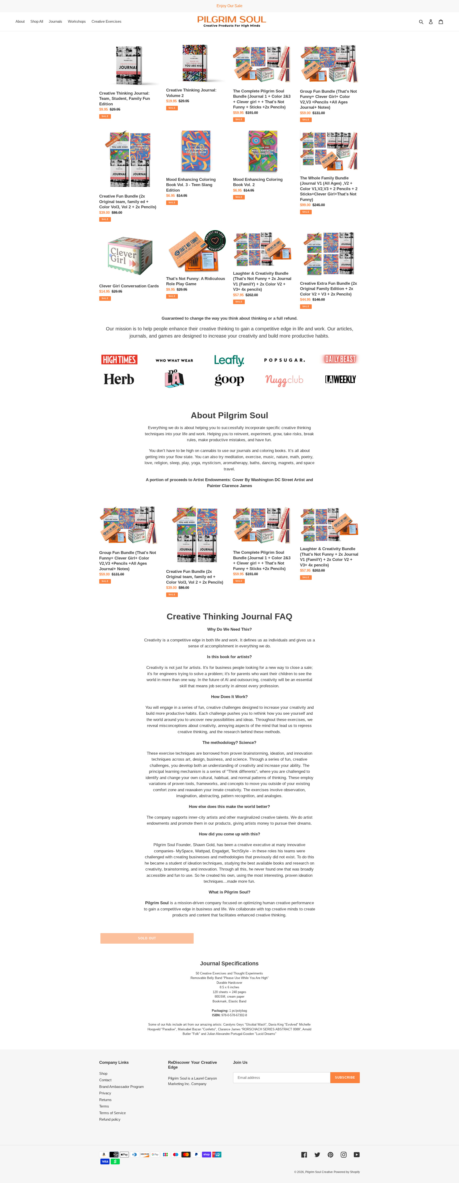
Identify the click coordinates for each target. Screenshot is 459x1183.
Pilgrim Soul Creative (319, 1172)
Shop (103, 1073)
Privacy (105, 1093)
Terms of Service (112, 1113)
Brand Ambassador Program (121, 1087)
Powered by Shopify (347, 1172)
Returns (105, 1100)
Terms (104, 1106)
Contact (105, 1080)
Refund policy (109, 1119)
